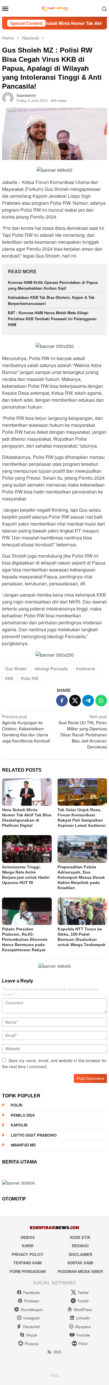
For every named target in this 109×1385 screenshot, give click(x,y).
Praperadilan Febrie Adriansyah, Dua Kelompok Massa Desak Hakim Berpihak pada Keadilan (81, 877)
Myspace (83, 1326)
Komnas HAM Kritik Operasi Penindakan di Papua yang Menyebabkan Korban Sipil (53, 285)
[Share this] (62, 700)
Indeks (28, 1237)
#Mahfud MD (23, 1145)
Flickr (83, 1343)
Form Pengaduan (28, 1271)
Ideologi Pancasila (51, 668)
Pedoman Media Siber (80, 1271)
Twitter (83, 1292)
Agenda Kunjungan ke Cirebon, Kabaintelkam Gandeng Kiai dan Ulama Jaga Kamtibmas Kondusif (26, 729)
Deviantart (31, 1326)
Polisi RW (29, 678)
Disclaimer (80, 1254)
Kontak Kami (80, 1262)
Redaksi (80, 1245)
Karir (27, 1245)
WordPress (83, 1309)
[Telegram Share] (88, 700)
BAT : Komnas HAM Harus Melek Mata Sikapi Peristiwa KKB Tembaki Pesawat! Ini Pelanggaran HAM (52, 318)
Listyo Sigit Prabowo (34, 1135)
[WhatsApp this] (101, 700)
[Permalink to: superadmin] (8, 97)
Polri (16, 1105)
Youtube (83, 1335)
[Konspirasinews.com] (54, 8)
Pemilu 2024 (23, 1115)
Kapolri (19, 1125)
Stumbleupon (32, 1309)
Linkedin (83, 1318)
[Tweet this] (75, 700)
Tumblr (83, 1301)
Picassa (31, 1343)
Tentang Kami (27, 1262)
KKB (9, 678)
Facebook (31, 1292)
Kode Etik (80, 1237)
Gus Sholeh (16, 668)
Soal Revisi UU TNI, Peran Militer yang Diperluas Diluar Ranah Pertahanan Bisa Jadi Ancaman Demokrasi (82, 732)
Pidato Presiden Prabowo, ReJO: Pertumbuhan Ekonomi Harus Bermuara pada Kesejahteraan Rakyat (24, 939)
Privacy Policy (28, 1254)
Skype (31, 1335)
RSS (57, 1352)
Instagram (31, 1318)
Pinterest (31, 1301)
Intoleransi (85, 668)
